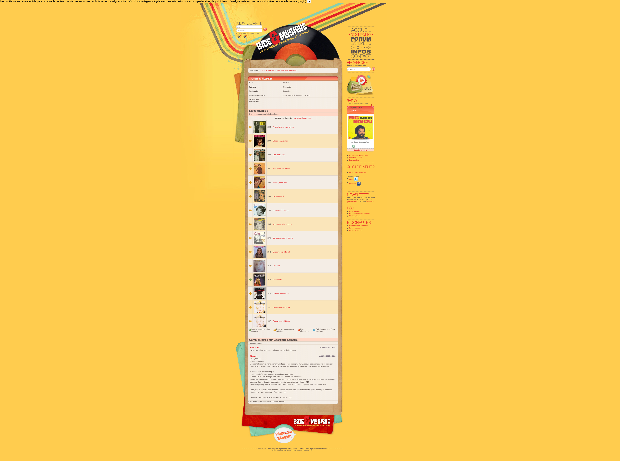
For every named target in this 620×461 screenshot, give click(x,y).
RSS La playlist (355, 216)
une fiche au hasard (288, 70)
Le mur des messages (357, 172)
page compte (352, 201)
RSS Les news (354, 211)
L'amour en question (281, 293)
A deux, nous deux (280, 182)
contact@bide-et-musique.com (301, 450)
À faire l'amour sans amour (283, 127)
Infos (302, 449)
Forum (277, 449)
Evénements (286, 449)
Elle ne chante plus (280, 141)
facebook (353, 183)
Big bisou (353, 108)
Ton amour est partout (281, 169)
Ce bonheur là (278, 196)
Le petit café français (281, 210)
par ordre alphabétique (302, 118)
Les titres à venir (355, 158)
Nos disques (269, 449)
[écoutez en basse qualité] (239, 38)
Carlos (353, 110)
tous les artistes (274, 70)
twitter (351, 179)
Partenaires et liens (319, 449)
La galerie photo (355, 230)
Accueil (260, 449)
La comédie (277, 280)
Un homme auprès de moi (283, 238)
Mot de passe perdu (251, 33)
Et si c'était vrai (279, 155)
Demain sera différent (281, 252)
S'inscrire (239, 33)
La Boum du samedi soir (360, 142)
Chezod (253, 356)
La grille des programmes (358, 155)
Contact (308, 449)
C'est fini (276, 266)
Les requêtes (354, 160)
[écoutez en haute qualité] (245, 38)
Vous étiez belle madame (282, 224)
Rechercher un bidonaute (358, 226)
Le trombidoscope (356, 228)
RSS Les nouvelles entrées (359, 213)
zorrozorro (254, 348)
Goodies (295, 449)
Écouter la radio (360, 150)
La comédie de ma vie (281, 307)
